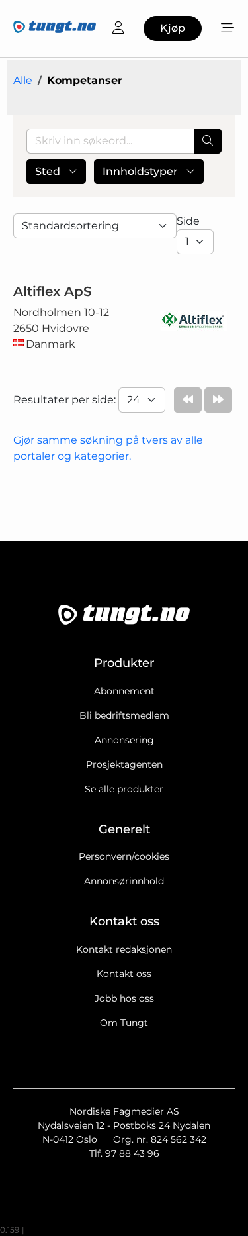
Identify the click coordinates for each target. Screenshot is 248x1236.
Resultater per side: (65, 399)
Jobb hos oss (124, 998)
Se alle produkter (124, 789)
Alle (22, 80)
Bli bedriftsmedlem (124, 715)
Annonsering (124, 740)
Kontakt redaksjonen (124, 949)
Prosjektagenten (124, 764)
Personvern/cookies (124, 856)
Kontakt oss (124, 974)
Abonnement (124, 691)
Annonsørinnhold (124, 881)
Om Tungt (124, 1023)
